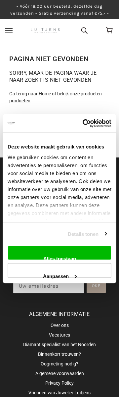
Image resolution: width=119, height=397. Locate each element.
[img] (84, 30)
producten (19, 100)
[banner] (45, 30)
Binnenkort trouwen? (59, 354)
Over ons (60, 325)
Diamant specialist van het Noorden (59, 344)
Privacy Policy (59, 383)
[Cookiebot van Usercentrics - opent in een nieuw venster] (84, 123)
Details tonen (83, 234)
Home (45, 93)
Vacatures (59, 335)
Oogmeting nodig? (59, 363)
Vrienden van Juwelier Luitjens (59, 392)
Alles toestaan (59, 258)
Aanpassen (56, 275)
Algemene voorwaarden (59, 373)
